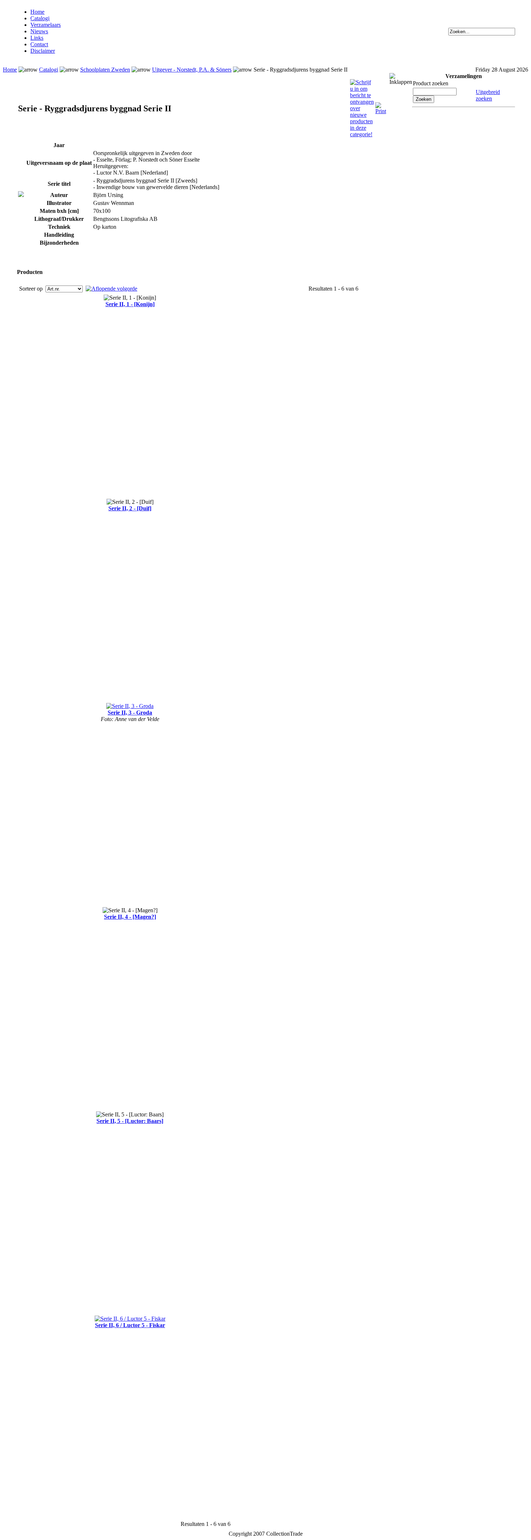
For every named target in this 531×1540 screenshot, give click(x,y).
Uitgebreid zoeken (488, 95)
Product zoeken (430, 83)
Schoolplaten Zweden (105, 70)
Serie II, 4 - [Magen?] (130, 917)
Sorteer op (31, 289)
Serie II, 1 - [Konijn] (130, 304)
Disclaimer (42, 51)
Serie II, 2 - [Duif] (129, 508)
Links (36, 38)
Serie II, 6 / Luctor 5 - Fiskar (130, 1325)
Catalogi (39, 18)
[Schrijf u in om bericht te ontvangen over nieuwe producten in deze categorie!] (362, 82)
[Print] (380, 105)
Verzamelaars (45, 25)
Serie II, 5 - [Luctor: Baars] (129, 1121)
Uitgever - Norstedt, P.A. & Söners (192, 70)
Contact (39, 44)
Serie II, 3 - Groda (130, 712)
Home (37, 12)
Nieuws (39, 31)
